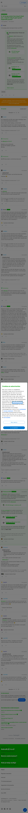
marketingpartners (17, 402)
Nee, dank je (14, 422)
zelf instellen (7, 417)
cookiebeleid (22, 409)
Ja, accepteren (14, 427)
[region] (14, 407)
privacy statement (8, 410)
